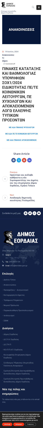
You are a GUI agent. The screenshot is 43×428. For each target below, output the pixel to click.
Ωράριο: (8, 255)
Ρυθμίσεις (30, 424)
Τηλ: (13, 262)
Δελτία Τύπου (10, 280)
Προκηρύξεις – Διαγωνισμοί (16, 290)
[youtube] (39, 213)
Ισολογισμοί (9, 315)
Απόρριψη (18, 424)
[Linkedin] (29, 160)
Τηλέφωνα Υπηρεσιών (13, 300)
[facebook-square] (26, 213)
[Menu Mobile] (38, 7)
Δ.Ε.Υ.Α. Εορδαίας (11, 339)
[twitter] (30, 213)
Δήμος (5, 61)
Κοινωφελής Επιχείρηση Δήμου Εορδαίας (17, 356)
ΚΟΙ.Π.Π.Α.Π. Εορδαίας (13, 350)
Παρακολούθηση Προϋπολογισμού (18, 310)
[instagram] (34, 213)
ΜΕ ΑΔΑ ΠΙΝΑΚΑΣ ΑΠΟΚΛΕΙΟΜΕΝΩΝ (21, 140)
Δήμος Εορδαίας (11, 334)
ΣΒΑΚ (6, 320)
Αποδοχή (7, 424)
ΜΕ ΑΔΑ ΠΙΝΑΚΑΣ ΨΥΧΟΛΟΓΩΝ (21, 127)
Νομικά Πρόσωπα (11, 305)
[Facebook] (13, 160)
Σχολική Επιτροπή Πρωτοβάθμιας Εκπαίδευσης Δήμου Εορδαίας (18, 380)
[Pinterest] (24, 160)
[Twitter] (19, 160)
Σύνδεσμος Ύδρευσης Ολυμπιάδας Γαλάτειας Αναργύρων (19, 364)
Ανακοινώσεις (8, 55)
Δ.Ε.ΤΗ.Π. (7, 344)
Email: (16, 266)
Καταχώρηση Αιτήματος (14, 295)
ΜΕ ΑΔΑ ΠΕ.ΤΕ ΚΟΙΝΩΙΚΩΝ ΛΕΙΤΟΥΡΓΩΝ (21, 134)
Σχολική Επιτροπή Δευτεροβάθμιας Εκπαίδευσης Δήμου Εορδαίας (19, 372)
